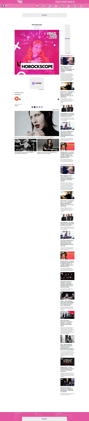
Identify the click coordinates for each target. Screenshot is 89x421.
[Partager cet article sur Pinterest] (37, 107)
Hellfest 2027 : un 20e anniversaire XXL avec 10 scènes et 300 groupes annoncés (67, 369)
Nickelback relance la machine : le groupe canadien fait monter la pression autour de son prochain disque (66, 284)
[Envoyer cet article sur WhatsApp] (39, 107)
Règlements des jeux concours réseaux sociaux (63, 414)
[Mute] (17, 5)
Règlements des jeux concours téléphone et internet (64, 416)
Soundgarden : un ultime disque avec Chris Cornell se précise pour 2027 (67, 115)
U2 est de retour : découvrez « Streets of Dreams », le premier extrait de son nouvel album (66, 323)
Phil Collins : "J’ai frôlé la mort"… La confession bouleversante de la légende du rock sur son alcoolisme (67, 94)
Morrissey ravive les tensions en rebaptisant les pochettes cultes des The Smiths (66, 389)
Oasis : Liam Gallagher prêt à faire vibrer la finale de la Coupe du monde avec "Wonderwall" (67, 303)
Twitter (16, 415)
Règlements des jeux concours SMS (61, 415)
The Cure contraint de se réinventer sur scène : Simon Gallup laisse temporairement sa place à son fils (67, 134)
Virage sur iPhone (38, 414)
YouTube (16, 417)
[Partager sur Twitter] (34, 107)
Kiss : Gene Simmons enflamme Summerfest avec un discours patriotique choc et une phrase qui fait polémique (67, 347)
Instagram (16, 416)
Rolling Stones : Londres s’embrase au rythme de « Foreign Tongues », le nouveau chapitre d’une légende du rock (67, 154)
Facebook (16, 414)
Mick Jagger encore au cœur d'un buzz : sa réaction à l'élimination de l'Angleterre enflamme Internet (67, 69)
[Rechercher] (74, 2)
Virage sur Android (38, 415)
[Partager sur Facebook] (32, 107)
